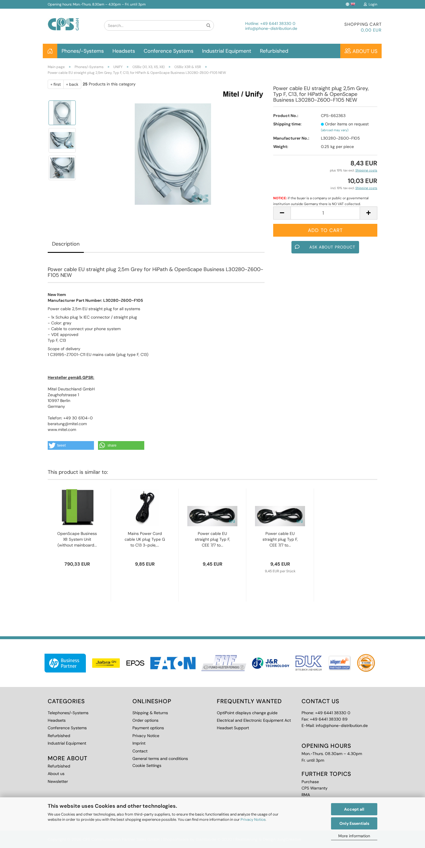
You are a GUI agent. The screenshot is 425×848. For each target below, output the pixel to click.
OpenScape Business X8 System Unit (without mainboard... (77, 539)
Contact (139, 751)
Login (372, 4)
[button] (71, 445)
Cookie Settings (146, 765)
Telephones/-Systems (68, 712)
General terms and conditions (160, 758)
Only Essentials (354, 823)
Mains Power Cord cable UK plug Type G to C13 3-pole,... (145, 539)
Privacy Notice (253, 819)
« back (72, 84)
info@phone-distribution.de (271, 28)
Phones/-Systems (83, 50)
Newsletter (58, 781)
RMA (306, 794)
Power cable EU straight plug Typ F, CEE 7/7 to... (212, 539)
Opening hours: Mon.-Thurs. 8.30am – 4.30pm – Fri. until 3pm (97, 4)
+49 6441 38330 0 (277, 23)
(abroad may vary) (334, 130)
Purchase (310, 781)
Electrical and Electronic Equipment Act (254, 720)
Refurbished (274, 50)
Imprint (138, 743)
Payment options (148, 727)
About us (364, 51)
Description (66, 243)
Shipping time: (287, 124)
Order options (145, 720)
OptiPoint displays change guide (247, 712)
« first (56, 84)
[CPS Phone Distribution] (71, 19)
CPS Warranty (315, 788)
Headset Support (233, 727)
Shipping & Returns (150, 712)
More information (354, 835)
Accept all (354, 809)
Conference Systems (168, 50)
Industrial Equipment (226, 50)
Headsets (123, 50)
